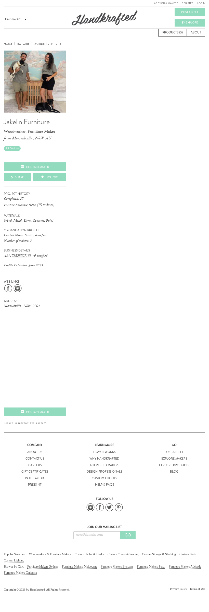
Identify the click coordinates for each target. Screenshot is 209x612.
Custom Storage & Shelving (159, 554)
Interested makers (104, 465)
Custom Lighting (14, 560)
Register (187, 3)
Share (19, 177)
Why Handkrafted (104, 458)
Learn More (12, 19)
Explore (192, 22)
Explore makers (174, 458)
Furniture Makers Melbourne (79, 566)
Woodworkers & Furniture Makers (50, 554)
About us (34, 452)
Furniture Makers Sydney (42, 566)
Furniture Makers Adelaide (185, 566)
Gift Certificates (34, 471)
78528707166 (21, 256)
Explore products (174, 465)
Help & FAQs (104, 484)
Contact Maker (37, 167)
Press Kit (35, 484)
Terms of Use (197, 588)
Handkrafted (104, 19)
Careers (35, 465)
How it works (104, 452)
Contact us (34, 458)
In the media (35, 478)
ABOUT (196, 32)
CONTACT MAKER (37, 412)
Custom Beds (187, 554)
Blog (174, 471)
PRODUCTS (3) (172, 32)
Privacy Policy (178, 588)
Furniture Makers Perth (151, 566)
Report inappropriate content (25, 422)
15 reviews (45, 205)
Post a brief (190, 12)
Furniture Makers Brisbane (117, 566)
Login (201, 3)
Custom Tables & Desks (89, 554)
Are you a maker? (166, 3)
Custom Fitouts (104, 478)
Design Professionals (104, 471)
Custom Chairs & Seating (123, 554)
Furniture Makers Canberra (20, 572)
